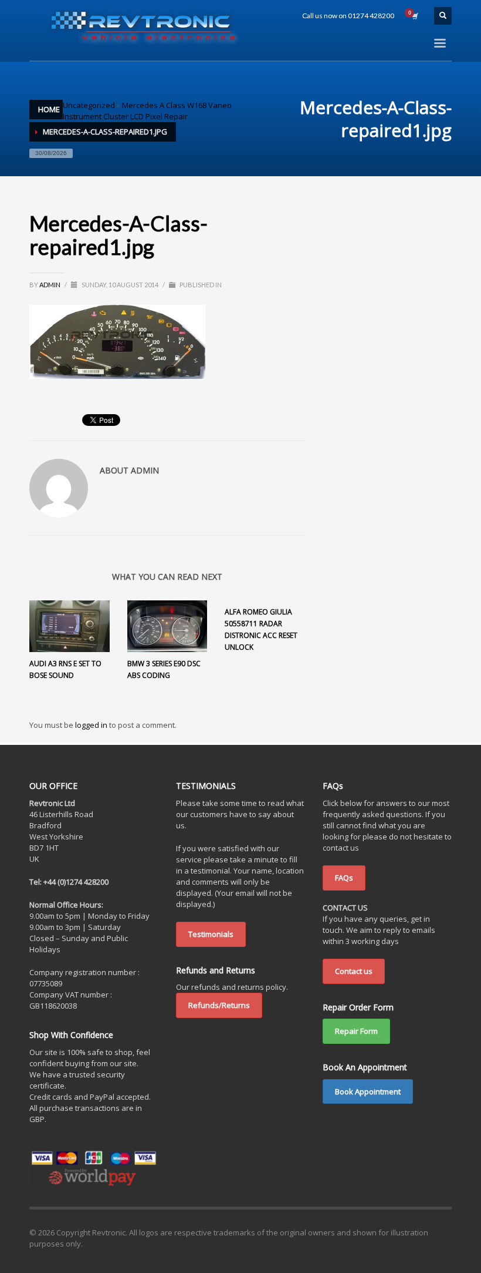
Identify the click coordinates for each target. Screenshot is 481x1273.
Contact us (353, 971)
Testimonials (210, 934)
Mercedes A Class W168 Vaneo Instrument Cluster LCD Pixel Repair (147, 111)
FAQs (344, 877)
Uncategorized (89, 105)
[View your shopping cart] (414, 16)
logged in (92, 725)
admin (50, 284)
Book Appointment (368, 1091)
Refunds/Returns (219, 1005)
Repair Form (356, 1031)
